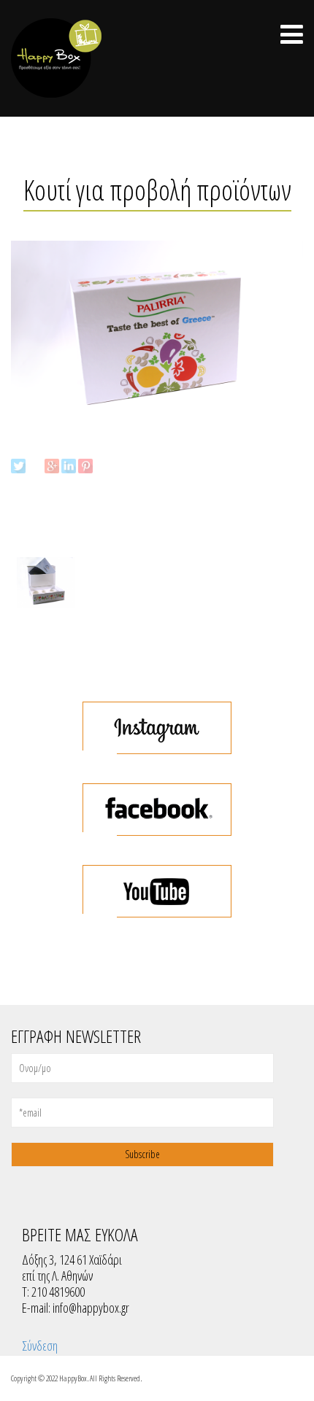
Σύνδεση (40, 1345)
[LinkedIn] (68, 466)
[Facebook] (35, 466)
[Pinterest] (85, 466)
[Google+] (52, 466)
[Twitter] (18, 466)
